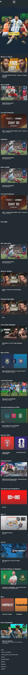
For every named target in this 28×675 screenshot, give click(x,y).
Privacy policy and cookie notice (9, 654)
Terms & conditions (6, 652)
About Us (3, 666)
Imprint (3, 657)
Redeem (3, 664)
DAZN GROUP (5, 659)
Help (2, 650)
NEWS (3, 662)
